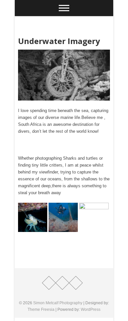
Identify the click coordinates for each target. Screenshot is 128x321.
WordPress (90, 309)
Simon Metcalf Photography (57, 303)
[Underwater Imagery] (64, 75)
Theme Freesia (41, 309)
